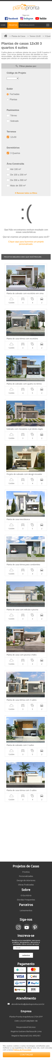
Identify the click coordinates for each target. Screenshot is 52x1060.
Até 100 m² (15, 169)
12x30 (13, 137)
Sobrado (14, 121)
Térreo (13, 115)
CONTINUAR (26, 1054)
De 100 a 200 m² (18, 174)
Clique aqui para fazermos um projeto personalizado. (26, 243)
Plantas (13, 99)
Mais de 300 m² (18, 185)
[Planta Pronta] (26, 9)
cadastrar (26, 955)
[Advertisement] (26, 832)
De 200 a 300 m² (18, 180)
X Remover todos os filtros (26, 193)
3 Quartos (15, 153)
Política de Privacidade (22, 1050)
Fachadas (14, 94)
